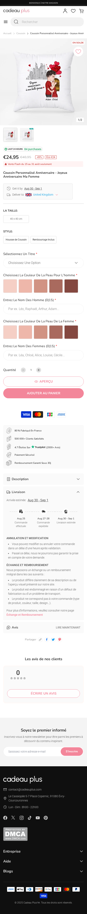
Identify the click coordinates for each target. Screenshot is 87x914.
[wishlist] (73, 10)
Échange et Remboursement (24, 614)
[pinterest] (59, 639)
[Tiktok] (30, 818)
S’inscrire (72, 751)
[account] (65, 10)
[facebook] (46, 639)
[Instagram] (21, 818)
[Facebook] (5, 818)
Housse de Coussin (16, 239)
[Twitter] (13, 817)
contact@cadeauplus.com (24, 789)
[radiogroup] (43, 286)
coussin (20, 33)
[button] (43, 255)
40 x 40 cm (16, 218)
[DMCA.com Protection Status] (43, 834)
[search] (16, 21)
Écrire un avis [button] (43, 693)
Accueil (7, 33)
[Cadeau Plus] (16, 10)
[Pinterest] (46, 818)
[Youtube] (38, 818)
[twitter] (53, 639)
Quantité (9, 370)
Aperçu (46, 381)
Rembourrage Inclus (43, 239)
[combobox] (47, 21)
